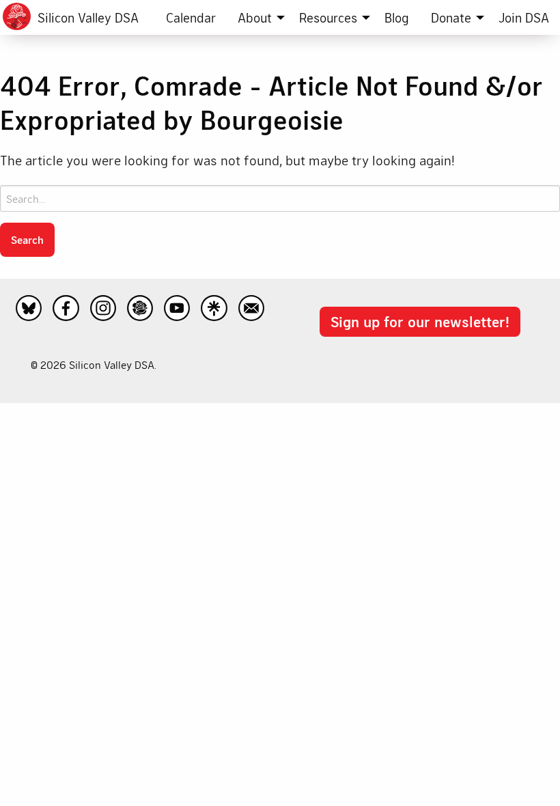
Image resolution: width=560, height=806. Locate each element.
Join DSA (524, 17)
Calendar (191, 17)
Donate (451, 17)
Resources (328, 17)
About (255, 17)
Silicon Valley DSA (88, 17)
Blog (396, 17)
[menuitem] (191, 17)
